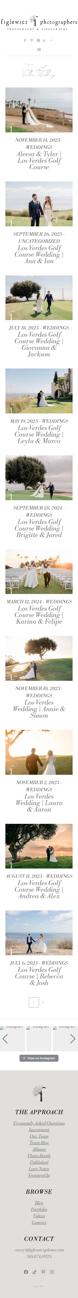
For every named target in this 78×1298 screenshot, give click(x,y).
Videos (39, 1216)
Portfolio (39, 1209)
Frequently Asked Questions (39, 1123)
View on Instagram (41, 1058)
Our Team (39, 1136)
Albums (39, 1149)
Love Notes (39, 1169)
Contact (39, 1222)
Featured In (39, 1175)
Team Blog (39, 1143)
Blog (39, 1203)
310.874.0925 (39, 1256)
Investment (39, 1130)
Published (39, 1162)
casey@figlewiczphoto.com (39, 1250)
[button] (39, 1048)
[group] (12, 1038)
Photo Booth (39, 1156)
